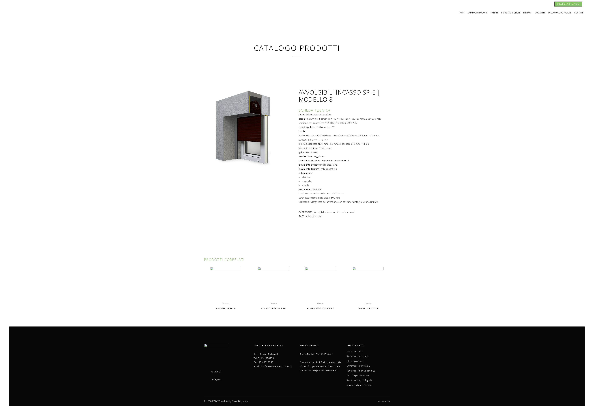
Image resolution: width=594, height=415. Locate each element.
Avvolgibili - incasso (324, 212)
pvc (319, 216)
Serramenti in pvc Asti (357, 356)
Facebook (216, 372)
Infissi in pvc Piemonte (358, 375)
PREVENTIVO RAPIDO (568, 4)
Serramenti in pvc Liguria (359, 380)
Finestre (225, 303)
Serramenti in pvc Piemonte (360, 371)
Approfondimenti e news (359, 385)
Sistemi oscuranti (346, 212)
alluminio (311, 216)
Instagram (216, 379)
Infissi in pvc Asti (354, 361)
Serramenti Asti (354, 351)
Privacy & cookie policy (236, 401)
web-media (384, 401)
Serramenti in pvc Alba (358, 366)
